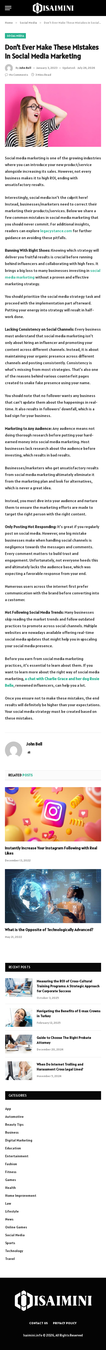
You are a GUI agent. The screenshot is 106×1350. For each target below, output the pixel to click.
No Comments (18, 74)
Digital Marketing (18, 1140)
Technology (14, 1251)
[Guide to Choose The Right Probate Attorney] (18, 1044)
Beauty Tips (14, 1124)
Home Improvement (20, 1195)
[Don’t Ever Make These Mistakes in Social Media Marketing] (53, 115)
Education (13, 1148)
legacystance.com (56, 230)
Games (10, 1180)
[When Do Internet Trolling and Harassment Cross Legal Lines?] (18, 1070)
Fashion (11, 1164)
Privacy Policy (65, 1323)
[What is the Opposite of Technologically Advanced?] (53, 896)
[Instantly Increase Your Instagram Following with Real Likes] (53, 814)
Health (10, 1187)
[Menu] (8, 8)
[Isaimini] (53, 8)
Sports (10, 1243)
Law (8, 1203)
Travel (10, 1258)
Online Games (16, 1227)
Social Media (15, 36)
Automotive (14, 1116)
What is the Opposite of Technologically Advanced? (49, 929)
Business (11, 1132)
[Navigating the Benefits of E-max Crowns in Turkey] (18, 1017)
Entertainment (16, 1156)
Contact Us (38, 1323)
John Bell (25, 68)
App (8, 1108)
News (9, 1219)
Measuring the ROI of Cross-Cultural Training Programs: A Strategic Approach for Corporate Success (68, 986)
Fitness (10, 1172)
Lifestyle (12, 1211)
